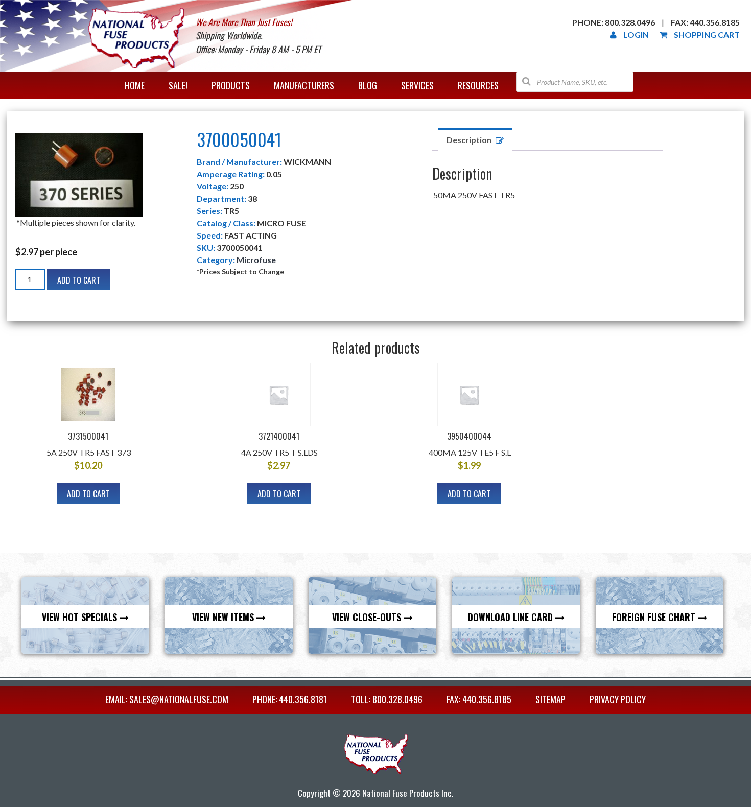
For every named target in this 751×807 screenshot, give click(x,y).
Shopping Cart (707, 34)
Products (231, 85)
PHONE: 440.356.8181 (289, 699)
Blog (367, 85)
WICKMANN (307, 162)
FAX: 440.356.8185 (479, 699)
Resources (478, 85)
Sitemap (550, 699)
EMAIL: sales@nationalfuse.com (166, 699)
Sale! (178, 85)
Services (417, 85)
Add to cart (78, 280)
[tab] (475, 139)
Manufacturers (304, 85)
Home (135, 85)
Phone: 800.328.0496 (613, 22)
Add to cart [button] (88, 494)
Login (636, 34)
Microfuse (256, 260)
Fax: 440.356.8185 (705, 22)
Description (469, 140)
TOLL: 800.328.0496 (387, 699)
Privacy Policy (618, 699)
